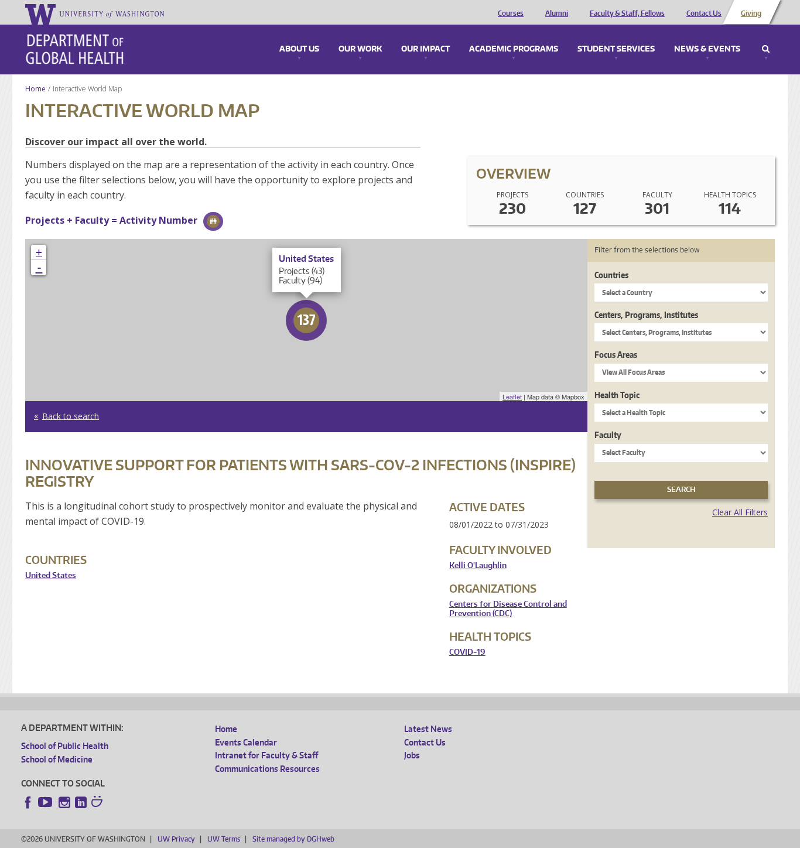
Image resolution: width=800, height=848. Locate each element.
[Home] (74, 49)
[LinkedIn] (81, 802)
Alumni (556, 13)
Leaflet (512, 396)
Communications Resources (267, 769)
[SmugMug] (98, 803)
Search (766, 49)
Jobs (412, 755)
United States (50, 575)
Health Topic (617, 395)
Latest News (428, 729)
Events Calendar (246, 742)
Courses (511, 13)
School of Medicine (57, 759)
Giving (751, 13)
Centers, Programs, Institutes (646, 315)
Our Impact (425, 49)
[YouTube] (46, 802)
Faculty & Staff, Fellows (627, 13)
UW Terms (223, 839)
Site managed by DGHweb (293, 839)
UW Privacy (176, 839)
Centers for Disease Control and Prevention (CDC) (508, 609)
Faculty (607, 435)
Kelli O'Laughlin (478, 565)
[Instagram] (64, 802)
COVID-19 (467, 652)
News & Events (707, 49)
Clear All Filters (740, 512)
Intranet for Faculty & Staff (266, 755)
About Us (299, 49)
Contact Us (704, 13)
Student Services (616, 49)
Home (35, 89)
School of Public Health (64, 746)
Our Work (360, 49)
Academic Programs (513, 49)
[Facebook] (28, 802)
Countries (611, 275)
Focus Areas (615, 355)
